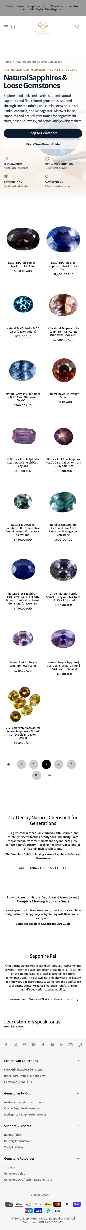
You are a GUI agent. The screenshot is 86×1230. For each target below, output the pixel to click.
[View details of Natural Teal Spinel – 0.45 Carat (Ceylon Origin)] (22, 304)
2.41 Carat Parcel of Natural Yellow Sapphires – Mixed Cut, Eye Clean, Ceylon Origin (23, 732)
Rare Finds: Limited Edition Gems (24, 1075)
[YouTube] (52, 1044)
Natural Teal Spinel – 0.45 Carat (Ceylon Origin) (22, 330)
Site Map (9, 1167)
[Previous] (8, 764)
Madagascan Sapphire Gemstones (25, 1114)
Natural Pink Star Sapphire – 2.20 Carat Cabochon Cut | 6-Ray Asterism (63, 463)
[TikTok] (43, 1044)
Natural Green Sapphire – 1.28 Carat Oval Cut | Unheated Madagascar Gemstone (63, 529)
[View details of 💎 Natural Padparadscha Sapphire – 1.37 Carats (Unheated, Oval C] (63, 304)
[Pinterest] (24, 1044)
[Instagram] (33, 1044)
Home (7, 61)
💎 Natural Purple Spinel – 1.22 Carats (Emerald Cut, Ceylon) (22, 463)
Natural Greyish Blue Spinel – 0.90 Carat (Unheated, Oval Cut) (23, 397)
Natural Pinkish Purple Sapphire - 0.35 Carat (23, 664)
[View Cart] (76, 26)
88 (36, 775)
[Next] (49, 775)
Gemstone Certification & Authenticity (28, 1179)
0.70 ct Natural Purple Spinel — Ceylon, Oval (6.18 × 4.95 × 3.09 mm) (63, 597)
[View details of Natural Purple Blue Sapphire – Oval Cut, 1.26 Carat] (63, 239)
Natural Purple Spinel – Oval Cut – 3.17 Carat (22, 264)
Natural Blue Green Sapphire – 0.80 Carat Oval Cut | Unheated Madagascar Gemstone (23, 529)
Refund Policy (13, 1134)
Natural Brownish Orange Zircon (63, 395)
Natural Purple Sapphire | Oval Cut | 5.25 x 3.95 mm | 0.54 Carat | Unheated (63, 665)
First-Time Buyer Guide (43, 144)
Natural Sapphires (52, 1218)
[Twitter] (15, 1044)
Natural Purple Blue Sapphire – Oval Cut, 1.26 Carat (63, 266)
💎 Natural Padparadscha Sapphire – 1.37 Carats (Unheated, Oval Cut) (63, 331)
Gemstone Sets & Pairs (18, 1082)
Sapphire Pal (30, 1218)
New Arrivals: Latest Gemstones (24, 1069)
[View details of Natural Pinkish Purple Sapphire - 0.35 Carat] (22, 638)
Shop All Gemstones (43, 133)
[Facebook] (6, 1044)
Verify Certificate (14, 1147)
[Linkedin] (61, 1044)
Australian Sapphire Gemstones (24, 1102)
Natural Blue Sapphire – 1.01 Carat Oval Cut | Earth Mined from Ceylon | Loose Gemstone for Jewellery (22, 598)
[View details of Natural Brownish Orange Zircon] (63, 370)
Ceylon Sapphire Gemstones (21, 1108)
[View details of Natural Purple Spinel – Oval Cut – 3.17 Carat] (22, 239)
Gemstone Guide (14, 1173)
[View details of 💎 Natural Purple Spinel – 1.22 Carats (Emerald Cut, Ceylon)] (22, 435)
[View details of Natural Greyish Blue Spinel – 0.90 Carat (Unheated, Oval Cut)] (22, 370)
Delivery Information (17, 1141)
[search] (13, 26)
